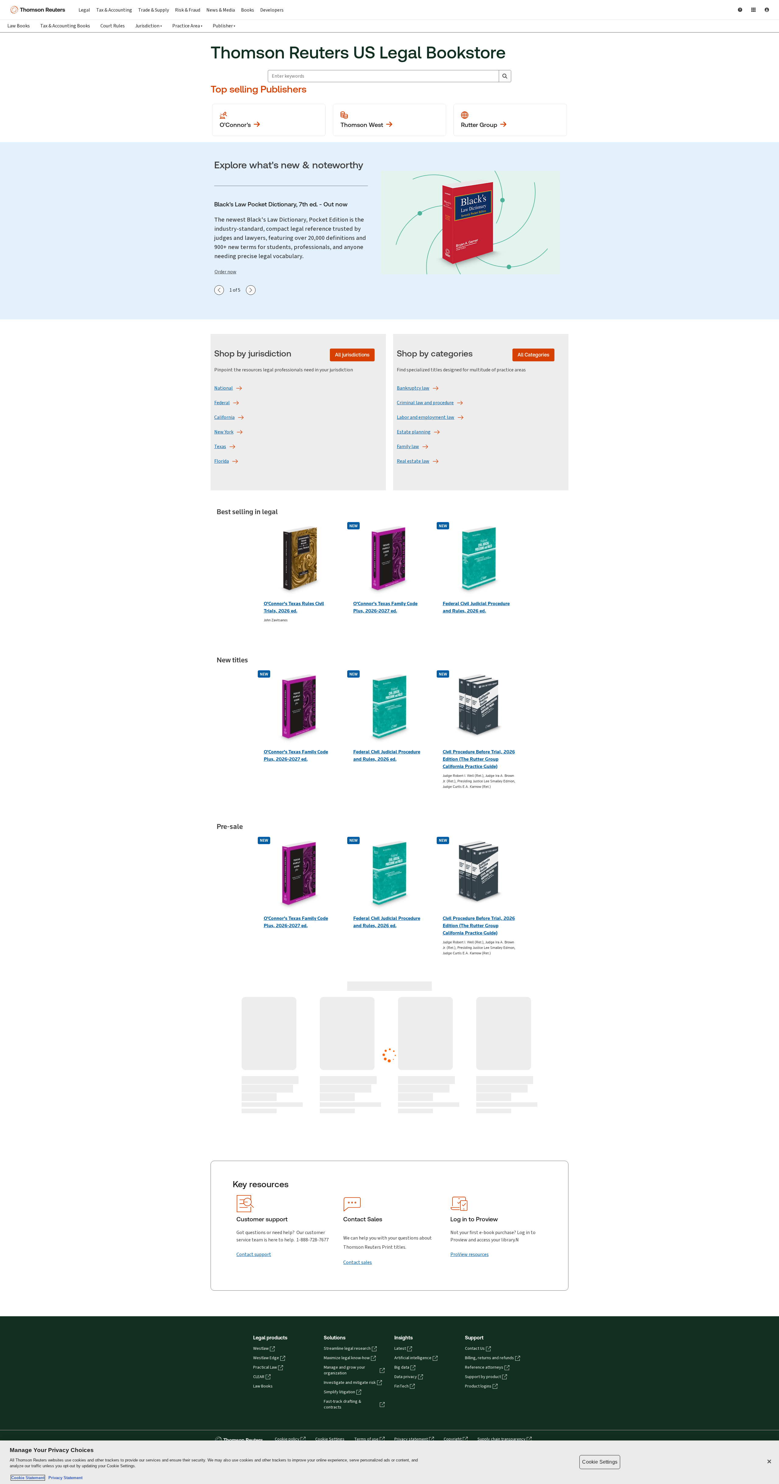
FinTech (401, 1242)
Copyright (453, 1295)
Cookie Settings (329, 1295)
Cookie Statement (27, 1477)
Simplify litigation (339, 1248)
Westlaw (261, 1204)
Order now (225, 271)
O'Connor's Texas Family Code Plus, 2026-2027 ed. (385, 607)
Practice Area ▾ (187, 26)
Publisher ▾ (224, 26)
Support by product (483, 1233)
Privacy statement (411, 1295)
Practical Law (265, 1223)
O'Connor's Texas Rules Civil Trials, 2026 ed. (294, 607)
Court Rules (112, 26)
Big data (401, 1223)
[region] (389, 1462)
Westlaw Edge (266, 1214)
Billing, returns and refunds (489, 1214)
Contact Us (475, 1204)
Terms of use (366, 1295)
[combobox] (383, 76)
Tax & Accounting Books (65, 26)
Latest (400, 1204)
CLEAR (258, 1233)
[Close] (769, 1461)
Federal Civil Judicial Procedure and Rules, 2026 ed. (476, 607)
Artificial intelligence (412, 1214)
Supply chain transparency (501, 1295)
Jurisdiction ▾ (148, 26)
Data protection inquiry (295, 1303)
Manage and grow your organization (344, 1226)
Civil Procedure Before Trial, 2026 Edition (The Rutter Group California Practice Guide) (479, 759)
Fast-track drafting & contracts (342, 1260)
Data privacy (405, 1233)
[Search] (505, 76)
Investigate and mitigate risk (350, 1238)
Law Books (18, 26)
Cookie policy (287, 1295)
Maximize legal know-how (347, 1214)
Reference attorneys (484, 1223)
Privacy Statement (64, 1477)
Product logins (478, 1242)
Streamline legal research (347, 1204)
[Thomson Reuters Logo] (39, 10)
